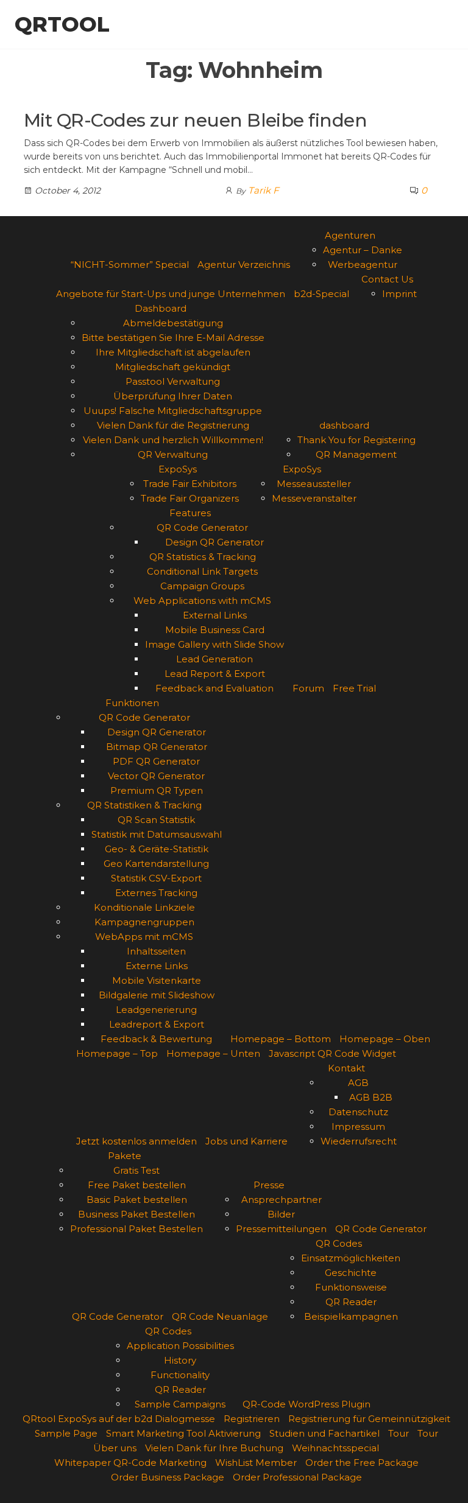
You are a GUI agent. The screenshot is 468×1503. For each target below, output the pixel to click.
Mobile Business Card (214, 630)
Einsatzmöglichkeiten (350, 1258)
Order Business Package (167, 1477)
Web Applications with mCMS (202, 600)
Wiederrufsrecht (359, 1141)
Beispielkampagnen (351, 1316)
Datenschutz (358, 1112)
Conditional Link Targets (202, 571)
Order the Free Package (362, 1462)
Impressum (358, 1126)
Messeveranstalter (314, 498)
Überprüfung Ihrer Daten (172, 396)
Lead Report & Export (215, 673)
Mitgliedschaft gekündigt (172, 367)
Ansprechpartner (281, 1199)
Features (190, 513)
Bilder (281, 1214)
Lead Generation (214, 659)
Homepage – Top (117, 1053)
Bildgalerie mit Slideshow (156, 995)
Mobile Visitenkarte (156, 980)
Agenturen (350, 235)
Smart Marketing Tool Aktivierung (183, 1433)
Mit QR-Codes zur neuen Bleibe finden (195, 120)
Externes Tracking (156, 893)
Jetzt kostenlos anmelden (136, 1141)
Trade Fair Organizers (190, 498)
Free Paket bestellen (137, 1185)
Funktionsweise (351, 1287)
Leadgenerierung (156, 1009)
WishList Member (256, 1462)
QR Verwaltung (173, 454)
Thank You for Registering (356, 440)
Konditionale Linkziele (144, 907)
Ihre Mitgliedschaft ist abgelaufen (173, 352)
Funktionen (132, 703)
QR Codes (339, 1243)
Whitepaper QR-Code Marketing (130, 1462)
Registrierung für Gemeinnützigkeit (369, 1418)
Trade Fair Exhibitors (189, 483)
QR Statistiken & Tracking (144, 805)
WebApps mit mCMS (144, 936)
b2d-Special (321, 294)
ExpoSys (177, 469)
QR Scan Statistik (156, 819)
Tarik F (263, 190)
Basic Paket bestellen (137, 1199)
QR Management (356, 454)
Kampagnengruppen (144, 922)
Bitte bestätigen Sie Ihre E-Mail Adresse (173, 337)
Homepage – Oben (384, 1039)
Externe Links (157, 966)
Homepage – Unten (213, 1053)
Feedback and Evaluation (214, 688)
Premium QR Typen (156, 790)
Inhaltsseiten (156, 951)
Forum (308, 688)
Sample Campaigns (180, 1404)
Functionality (180, 1375)
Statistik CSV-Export (156, 878)
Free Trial (354, 688)
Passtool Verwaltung (173, 381)
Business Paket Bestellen (136, 1214)
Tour (398, 1433)
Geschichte (351, 1272)
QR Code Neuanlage (220, 1316)
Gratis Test (136, 1170)
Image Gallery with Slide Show (214, 644)
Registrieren (252, 1418)
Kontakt (346, 1068)
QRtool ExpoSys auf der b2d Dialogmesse (119, 1418)
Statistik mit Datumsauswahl (156, 834)
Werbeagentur (362, 264)
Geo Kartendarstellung (156, 863)
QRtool (62, 24)
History (180, 1360)
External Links (215, 615)
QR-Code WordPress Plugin (306, 1404)
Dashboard (160, 308)
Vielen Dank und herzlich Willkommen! (173, 440)
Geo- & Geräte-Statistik (156, 849)
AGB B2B (370, 1097)
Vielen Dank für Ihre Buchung (214, 1448)
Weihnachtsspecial (335, 1448)
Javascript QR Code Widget (332, 1053)
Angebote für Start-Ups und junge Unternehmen (170, 294)
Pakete (124, 1155)
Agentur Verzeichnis (243, 264)
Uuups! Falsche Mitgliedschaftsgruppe (172, 410)
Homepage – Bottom (280, 1039)
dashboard (344, 425)
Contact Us (387, 279)
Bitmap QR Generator (156, 746)
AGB (358, 1082)
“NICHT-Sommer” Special (130, 264)
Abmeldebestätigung (173, 323)
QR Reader (351, 1302)
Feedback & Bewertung (156, 1039)
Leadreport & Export (156, 1024)
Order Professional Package (297, 1477)
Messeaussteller (314, 483)
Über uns (114, 1448)
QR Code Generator (202, 527)
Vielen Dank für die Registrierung (173, 425)
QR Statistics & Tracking (202, 556)
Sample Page (66, 1433)
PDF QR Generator (156, 761)
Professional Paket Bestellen (136, 1229)
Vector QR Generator (156, 776)
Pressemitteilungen (281, 1229)
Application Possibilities (180, 1345)
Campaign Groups (202, 586)
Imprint (399, 294)
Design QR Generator (214, 542)
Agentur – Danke (362, 250)
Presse (269, 1185)
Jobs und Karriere (246, 1141)
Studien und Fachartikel (324, 1433)
